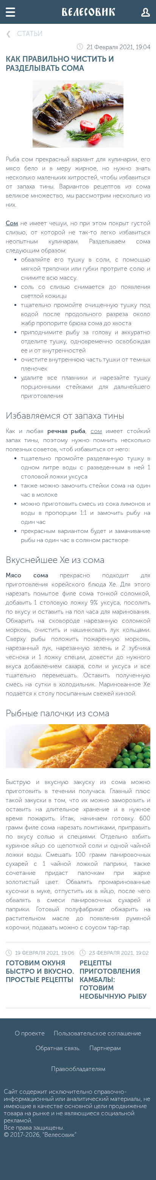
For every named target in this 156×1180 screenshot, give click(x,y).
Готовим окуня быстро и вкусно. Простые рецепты (40, 967)
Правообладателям (78, 1068)
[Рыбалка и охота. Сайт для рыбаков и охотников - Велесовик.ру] (88, 12)
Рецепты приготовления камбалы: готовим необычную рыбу (114, 975)
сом (96, 431)
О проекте (30, 1033)
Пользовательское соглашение (97, 1033)
